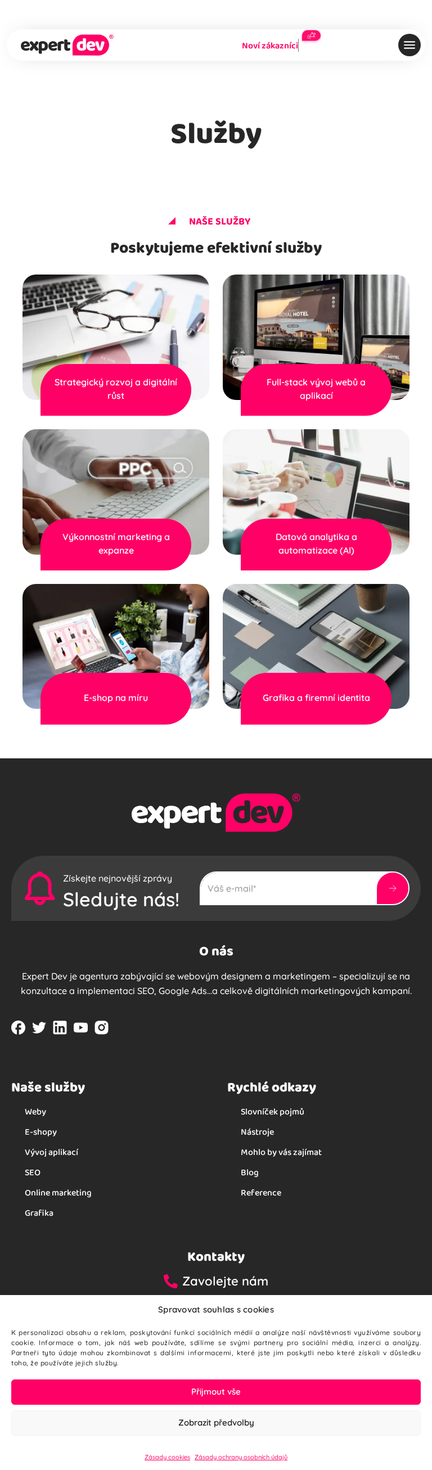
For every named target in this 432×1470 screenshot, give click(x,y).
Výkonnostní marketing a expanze (116, 543)
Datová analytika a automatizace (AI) (316, 543)
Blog (250, 1172)
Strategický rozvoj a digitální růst (116, 388)
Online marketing (58, 1192)
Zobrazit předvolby (216, 1422)
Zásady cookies (167, 1457)
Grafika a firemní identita (316, 697)
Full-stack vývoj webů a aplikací (316, 388)
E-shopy (41, 1131)
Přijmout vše (216, 1391)
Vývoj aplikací (51, 1151)
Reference (261, 1192)
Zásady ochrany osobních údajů (241, 1457)
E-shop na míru (116, 697)
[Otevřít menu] (409, 45)
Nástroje (257, 1131)
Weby (35, 1111)
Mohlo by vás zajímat (281, 1151)
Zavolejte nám (225, 1281)
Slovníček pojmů (272, 1111)
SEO (32, 1172)
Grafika (39, 1212)
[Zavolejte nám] (173, 1281)
